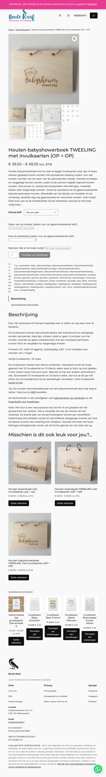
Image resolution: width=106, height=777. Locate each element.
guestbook (53, 278)
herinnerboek (65, 278)
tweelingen (76, 284)
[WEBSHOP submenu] (87, 15)
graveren (43, 278)
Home (11, 30)
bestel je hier (15, 382)
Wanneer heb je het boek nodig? (26, 248)
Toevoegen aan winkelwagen (34, 255)
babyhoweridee (44, 265)
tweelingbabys (50, 284)
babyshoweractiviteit (83, 265)
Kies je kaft (15, 212)
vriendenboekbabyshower (84, 287)
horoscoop (90, 278)
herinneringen (78, 278)
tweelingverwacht (53, 287)
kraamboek (61, 281)
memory (17, 284)
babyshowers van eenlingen (69, 398)
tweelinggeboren (21, 287)
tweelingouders (37, 287)
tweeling (39, 284)
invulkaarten (42, 281)
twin (64, 287)
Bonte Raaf (14, 673)
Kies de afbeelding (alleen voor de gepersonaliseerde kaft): (41, 236)
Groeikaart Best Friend (53, 616)
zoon (16, 290)
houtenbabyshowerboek (25, 281)
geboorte (26, 278)
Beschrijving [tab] (18, 298)
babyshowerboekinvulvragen (44, 268)
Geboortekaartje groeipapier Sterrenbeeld (16, 620)
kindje (52, 281)
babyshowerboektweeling (81, 271)
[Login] (60, 15)
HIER (33, 392)
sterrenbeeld (28, 284)
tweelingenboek (89, 284)
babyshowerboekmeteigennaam (28, 271)
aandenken (25, 265)
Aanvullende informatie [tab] (25, 305)
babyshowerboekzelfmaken (26, 275)
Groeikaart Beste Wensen (71, 618)
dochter (17, 278)
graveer (34, 278)
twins (69, 287)
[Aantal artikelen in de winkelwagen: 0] (68, 15)
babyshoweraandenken (62, 265)
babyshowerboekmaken (69, 268)
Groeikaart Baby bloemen (34, 618)
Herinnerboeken (22, 30)
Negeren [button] (92, 4)
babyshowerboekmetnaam (56, 271)
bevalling (91, 275)
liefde (84, 281)
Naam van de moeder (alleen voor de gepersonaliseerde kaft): (43, 224)
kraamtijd (71, 281)
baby (33, 265)
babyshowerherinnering (51, 275)
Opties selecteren (19, 503)
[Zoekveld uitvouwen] (94, 15)
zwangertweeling (27, 290)
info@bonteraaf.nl (16, 722)
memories (92, 281)
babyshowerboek (22, 268)
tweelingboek (64, 284)
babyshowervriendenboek (74, 275)
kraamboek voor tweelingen (23, 401)
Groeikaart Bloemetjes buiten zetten (89, 619)
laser (79, 281)
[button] (74, 38)
